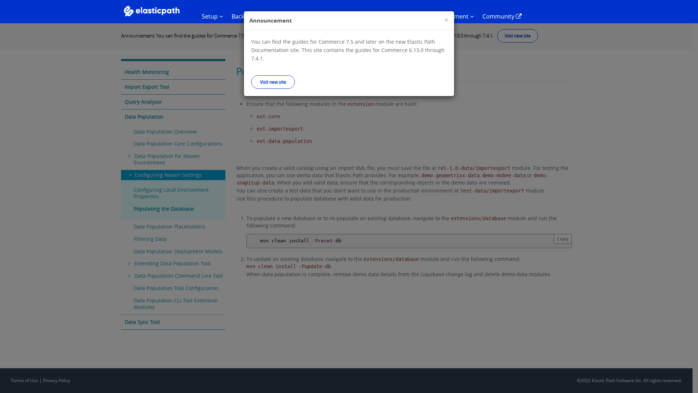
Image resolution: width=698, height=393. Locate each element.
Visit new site (273, 82)
